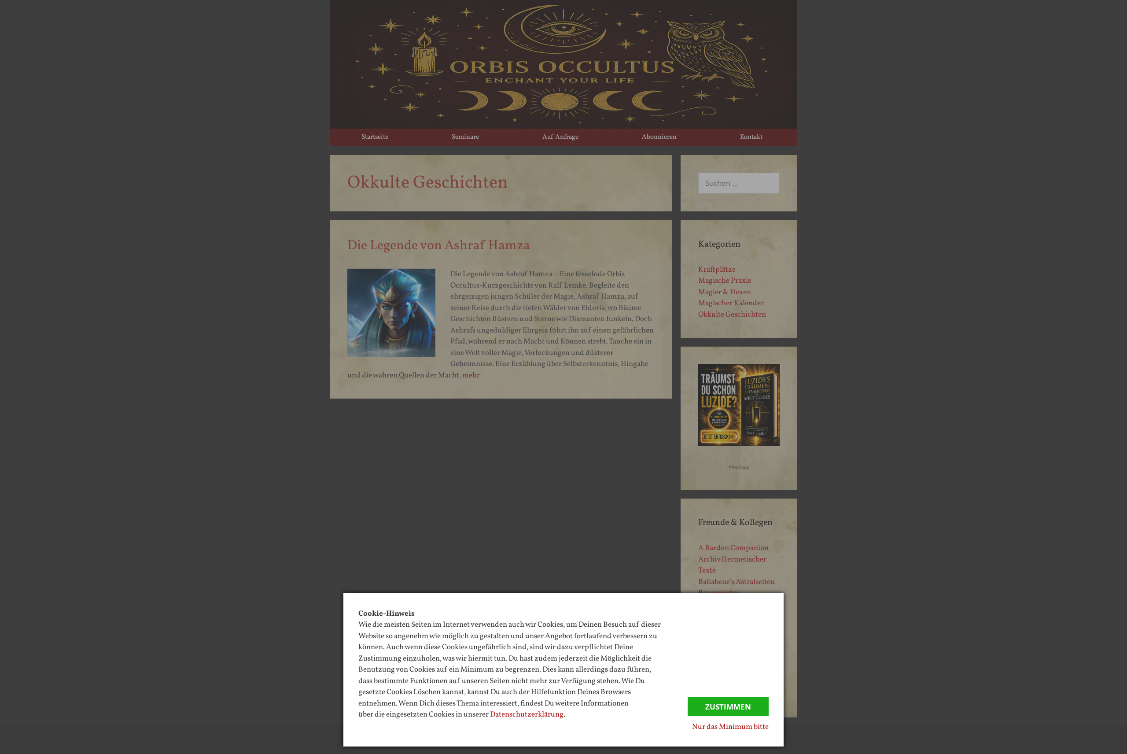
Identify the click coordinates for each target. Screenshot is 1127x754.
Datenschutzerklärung (527, 715)
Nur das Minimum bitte (730, 727)
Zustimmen (728, 707)
